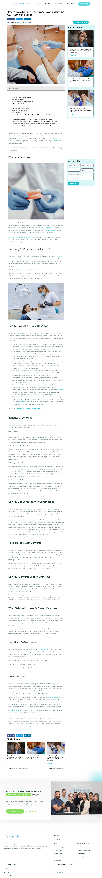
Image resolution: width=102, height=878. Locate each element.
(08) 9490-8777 (15, 811)
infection (24, 402)
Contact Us (74, 3)
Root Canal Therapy (59, 857)
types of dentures (46, 228)
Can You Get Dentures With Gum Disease (23, 101)
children (60, 390)
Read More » (10, 762)
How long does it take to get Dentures (29, 408)
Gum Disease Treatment (83, 850)
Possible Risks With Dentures (20, 104)
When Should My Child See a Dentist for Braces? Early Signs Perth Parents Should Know (35, 115)
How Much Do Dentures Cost (20, 110)
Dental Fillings (57, 860)
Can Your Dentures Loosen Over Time (22, 106)
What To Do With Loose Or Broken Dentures (24, 108)
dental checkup (32, 397)
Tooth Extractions (81, 847)
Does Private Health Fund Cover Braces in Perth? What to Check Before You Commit (34, 117)
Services (28, 3)
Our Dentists (37, 3)
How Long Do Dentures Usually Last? (22, 95)
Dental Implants (58, 840)
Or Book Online (31, 811)
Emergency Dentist (82, 857)
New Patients (7, 869)
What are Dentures (18, 93)
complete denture (50, 230)
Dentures (79, 840)
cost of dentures (43, 649)
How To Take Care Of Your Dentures (22, 97)
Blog (68, 3)
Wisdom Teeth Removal (83, 843)
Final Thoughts (17, 112)
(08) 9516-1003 (16, 710)
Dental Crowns (58, 850)
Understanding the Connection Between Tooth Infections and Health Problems (33, 119)
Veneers (56, 843)
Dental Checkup (81, 853)
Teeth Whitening (58, 847)
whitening (59, 361)
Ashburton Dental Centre (55, 697)
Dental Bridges (58, 853)
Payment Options (58, 3)
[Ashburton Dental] (18, 3)
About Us (47, 3)
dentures (56, 141)
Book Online (84, 3)
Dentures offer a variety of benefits (19, 237)
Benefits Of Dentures (18, 99)
